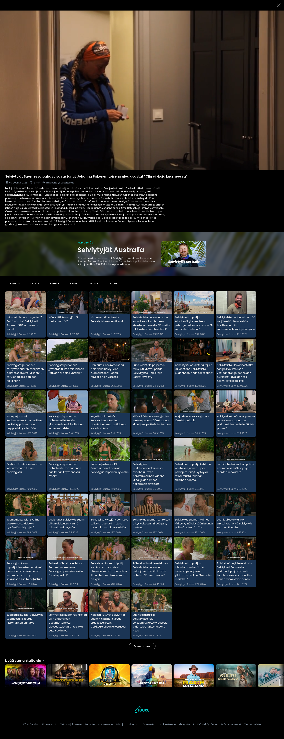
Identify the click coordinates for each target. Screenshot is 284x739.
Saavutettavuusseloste (99, 724)
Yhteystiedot (186, 724)
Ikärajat (120, 724)
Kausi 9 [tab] (34, 283)
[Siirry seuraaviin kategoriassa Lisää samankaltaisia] (278, 676)
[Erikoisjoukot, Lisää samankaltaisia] (67, 676)
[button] (142, 90)
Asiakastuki (149, 724)
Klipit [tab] (113, 283)
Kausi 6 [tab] (94, 283)
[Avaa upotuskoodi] (278, 14)
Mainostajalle (168, 724)
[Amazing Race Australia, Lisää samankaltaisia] (194, 676)
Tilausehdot (49, 724)
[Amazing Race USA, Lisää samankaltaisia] (151, 676)
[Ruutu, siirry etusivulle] (142, 710)
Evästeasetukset (231, 724)
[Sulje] (278, 5)
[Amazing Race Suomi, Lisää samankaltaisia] (109, 676)
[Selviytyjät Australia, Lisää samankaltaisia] (25, 676)
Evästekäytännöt (207, 724)
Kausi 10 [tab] (15, 283)
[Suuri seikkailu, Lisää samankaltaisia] (236, 676)
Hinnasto (134, 724)
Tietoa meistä (252, 724)
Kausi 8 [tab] (54, 283)
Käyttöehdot (31, 724)
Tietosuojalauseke (70, 724)
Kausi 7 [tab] (74, 283)
